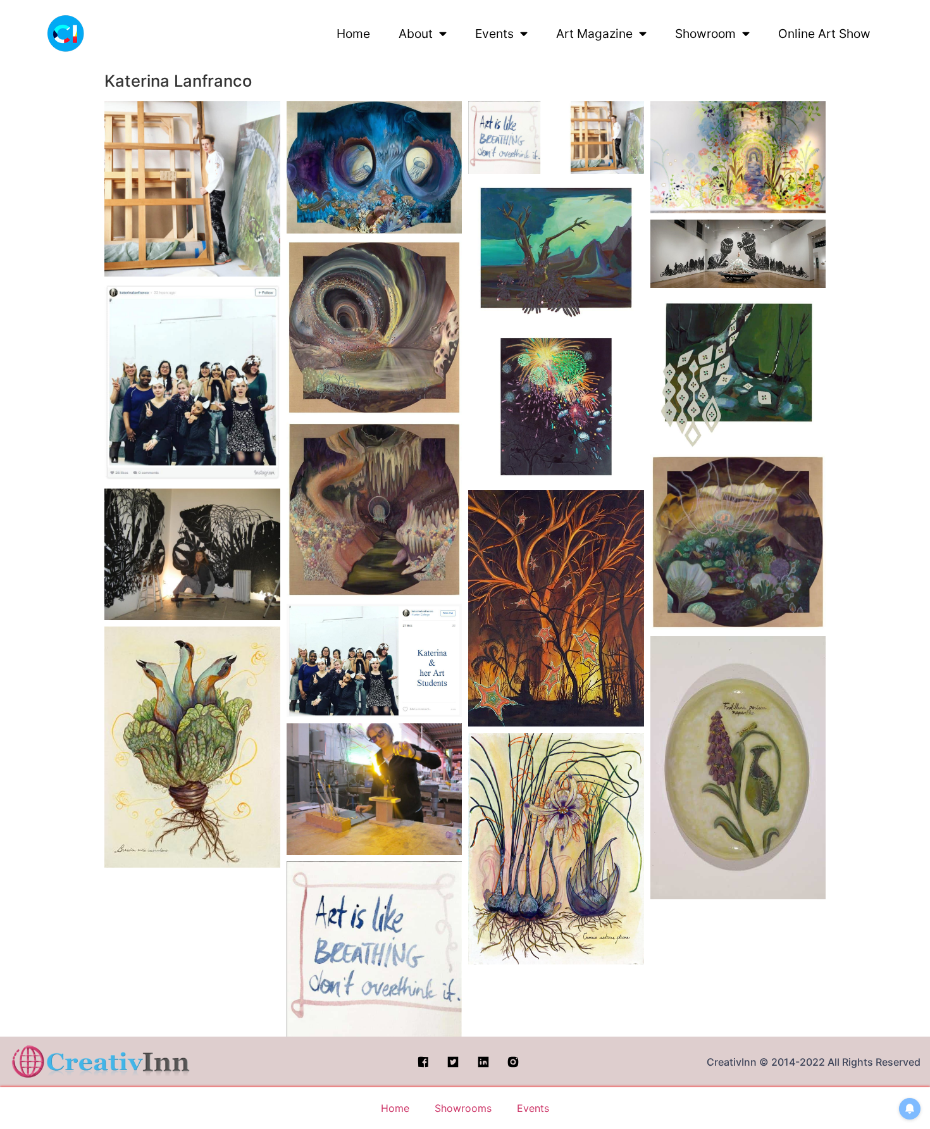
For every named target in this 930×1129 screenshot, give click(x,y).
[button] (192, 189)
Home (353, 33)
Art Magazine (594, 33)
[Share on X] (224, 199)
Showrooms (463, 1108)
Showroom (705, 33)
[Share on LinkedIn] (257, 257)
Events (494, 33)
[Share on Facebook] (257, 199)
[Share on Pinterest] (224, 257)
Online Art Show (824, 33)
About (416, 33)
